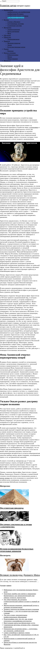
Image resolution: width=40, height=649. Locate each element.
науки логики (5, 478)
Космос (6, 20)
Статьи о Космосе (13, 22)
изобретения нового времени (17, 16)
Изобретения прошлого (15, 18)
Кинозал (10, 51)
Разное (6, 49)
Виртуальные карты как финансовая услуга (19, 623)
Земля (9, 45)
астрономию (33, 127)
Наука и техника (10, 53)
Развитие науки (8, 5)
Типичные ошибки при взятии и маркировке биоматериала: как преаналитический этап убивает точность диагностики (20, 596)
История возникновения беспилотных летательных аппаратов (16, 550)
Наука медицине (13, 31)
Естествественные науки (16, 47)
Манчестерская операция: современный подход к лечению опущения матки (21, 606)
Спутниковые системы (15, 24)
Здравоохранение (13, 29)
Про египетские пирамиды (12, 508)
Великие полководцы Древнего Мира (20, 575)
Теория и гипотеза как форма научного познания (21, 609)
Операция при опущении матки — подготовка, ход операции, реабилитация (21, 630)
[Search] (0, 1)
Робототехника (12, 55)
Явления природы (13, 43)
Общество (7, 37)
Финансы (7, 61)
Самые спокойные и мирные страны (17, 633)
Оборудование (12, 59)
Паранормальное (13, 39)
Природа (7, 41)
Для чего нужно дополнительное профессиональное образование (15, 616)
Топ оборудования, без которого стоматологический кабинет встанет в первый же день (21, 601)
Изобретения (8, 10)
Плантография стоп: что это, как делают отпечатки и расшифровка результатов (18, 620)
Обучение (7, 35)
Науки (9, 57)
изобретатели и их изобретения (18, 12)
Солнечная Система (14, 26)
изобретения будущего (15, 14)
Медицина (7, 27)
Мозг (9, 33)
